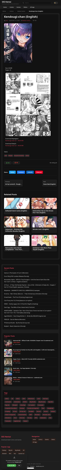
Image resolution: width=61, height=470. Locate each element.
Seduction (43, 418)
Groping (7, 411)
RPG (36, 418)
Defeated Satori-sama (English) (16, 211)
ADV (24, 398)
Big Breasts (42, 402)
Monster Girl (46, 414)
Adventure (31, 398)
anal (6, 155)
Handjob (31, 411)
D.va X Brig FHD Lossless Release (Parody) (16, 276)
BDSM (25, 402)
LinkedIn (30, 172)
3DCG (17, 398)
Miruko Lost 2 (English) (41, 229)
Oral (15, 418)
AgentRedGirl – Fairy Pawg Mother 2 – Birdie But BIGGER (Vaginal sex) (25, 316)
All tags (32, 7)
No (19, 465)
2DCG (6, 398)
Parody (30, 418)
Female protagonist (33, 408)
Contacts (32, 466)
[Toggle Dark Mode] (56, 3)
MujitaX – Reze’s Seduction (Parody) (14, 326)
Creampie (40, 405)
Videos (25, 7)
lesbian (53, 411)
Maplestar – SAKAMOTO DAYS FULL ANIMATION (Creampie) (22, 290)
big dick (50, 402)
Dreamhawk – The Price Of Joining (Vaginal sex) (18, 297)
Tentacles (8, 421)
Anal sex (45, 398)
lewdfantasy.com (40, 466)
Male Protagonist (10, 414)
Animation (17, 402)
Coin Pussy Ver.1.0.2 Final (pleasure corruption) (18, 300)
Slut (50, 418)
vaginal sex (17, 421)
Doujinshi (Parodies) (19, 155)
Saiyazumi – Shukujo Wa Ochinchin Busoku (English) (15, 230)
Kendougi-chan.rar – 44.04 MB (14, 140)
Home (5, 7)
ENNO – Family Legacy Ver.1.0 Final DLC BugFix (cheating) (21, 304)
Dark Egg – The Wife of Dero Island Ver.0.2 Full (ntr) (19, 307)
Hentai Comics (21, 11)
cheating (22, 405)
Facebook (21, 172)
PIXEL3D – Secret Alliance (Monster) (14, 319)
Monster (37, 414)
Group (15, 411)
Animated (8, 402)
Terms (27, 466)
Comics (12, 7)
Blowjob (10, 155)
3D (12, 398)
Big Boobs (33, 402)
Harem (39, 411)
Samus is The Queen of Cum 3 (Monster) (16, 273)
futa (43, 408)
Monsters (8, 418)
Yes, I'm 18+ (12, 465)
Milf (30, 414)
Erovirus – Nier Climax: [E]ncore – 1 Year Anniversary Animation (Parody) (25, 294)
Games (19, 7)
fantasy (22, 408)
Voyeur (25, 421)
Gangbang (50, 408)
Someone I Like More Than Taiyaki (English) (42, 249)
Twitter (12, 172)
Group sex (22, 411)
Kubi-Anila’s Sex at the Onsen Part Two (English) (43, 212)
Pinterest (39, 172)
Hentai (27, 155)
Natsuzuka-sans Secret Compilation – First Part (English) (13, 249)
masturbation (22, 414)
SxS (7, 20)
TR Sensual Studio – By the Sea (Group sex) (17, 323)
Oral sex (22, 418)
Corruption (31, 405)
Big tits (7, 405)
